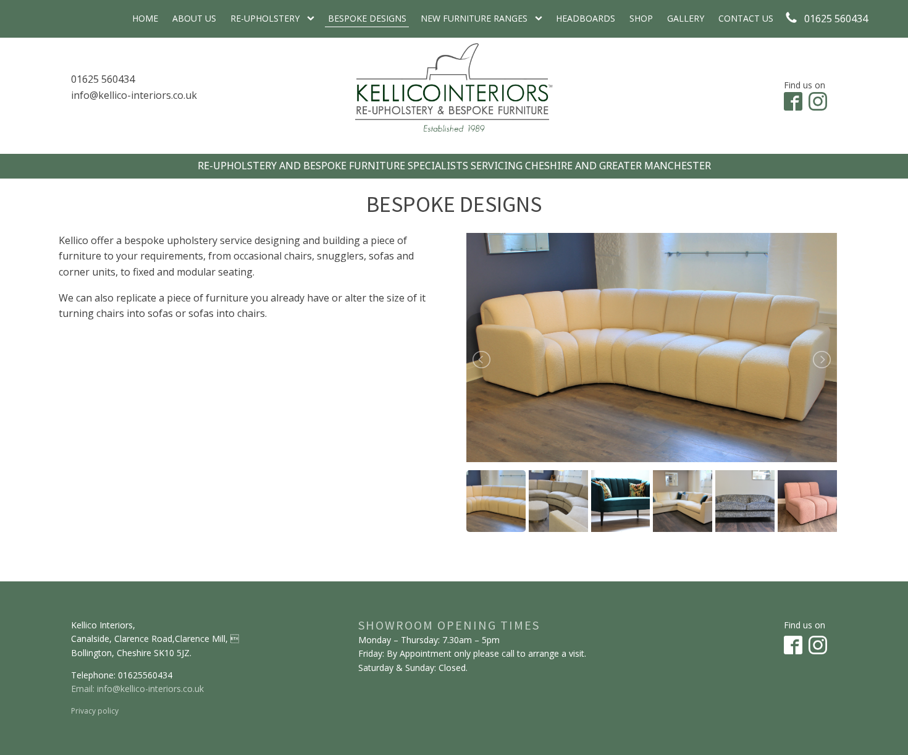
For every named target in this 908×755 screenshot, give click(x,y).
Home (145, 18)
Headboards (585, 18)
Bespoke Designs (367, 18)
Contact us (745, 18)
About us (194, 18)
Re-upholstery (265, 18)
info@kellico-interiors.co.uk (134, 95)
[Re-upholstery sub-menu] (313, 19)
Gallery (685, 18)
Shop (641, 18)
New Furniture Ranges (474, 18)
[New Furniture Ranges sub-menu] (541, 19)
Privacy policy (95, 711)
